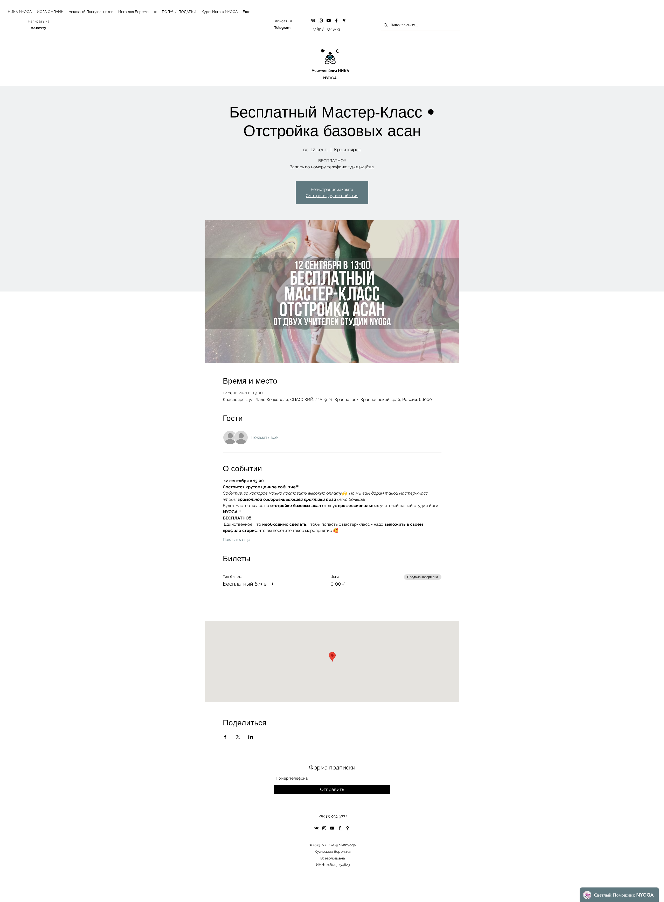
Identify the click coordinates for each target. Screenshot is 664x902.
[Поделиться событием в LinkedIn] (250, 737)
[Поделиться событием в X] (238, 737)
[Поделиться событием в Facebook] (225, 737)
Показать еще (236, 539)
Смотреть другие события (332, 195)
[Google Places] (344, 20)
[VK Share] (313, 20)
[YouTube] (328, 20)
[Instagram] (320, 20)
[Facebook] (336, 20)
